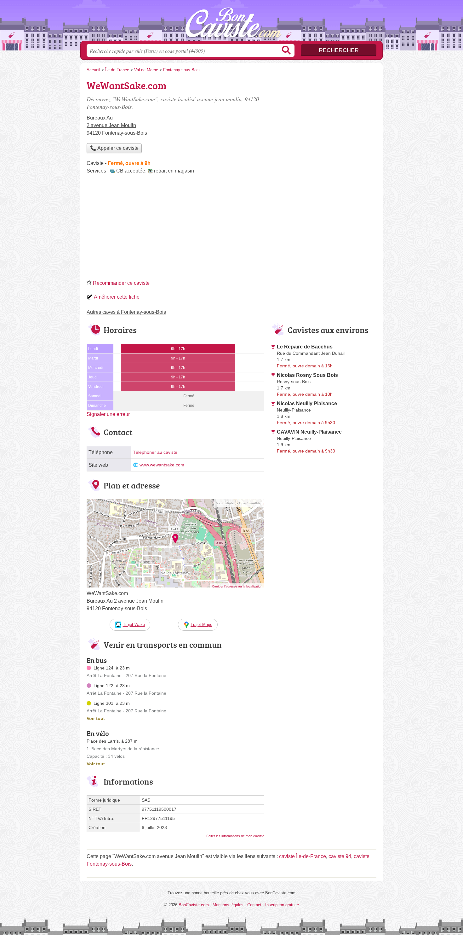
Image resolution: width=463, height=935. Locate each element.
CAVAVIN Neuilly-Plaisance (309, 432)
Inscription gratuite (282, 905)
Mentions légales (228, 905)
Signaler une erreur (108, 414)
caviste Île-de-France (302, 856)
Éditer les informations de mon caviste (235, 836)
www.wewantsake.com (162, 465)
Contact (254, 905)
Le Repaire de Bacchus (305, 346)
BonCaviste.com (231, 22)
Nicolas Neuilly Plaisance (307, 403)
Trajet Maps (201, 624)
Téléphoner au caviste (155, 452)
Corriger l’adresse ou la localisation (237, 586)
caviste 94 (340, 856)
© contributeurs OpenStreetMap (239, 503)
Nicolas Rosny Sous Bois (307, 375)
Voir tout (96, 718)
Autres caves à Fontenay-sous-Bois (126, 312)
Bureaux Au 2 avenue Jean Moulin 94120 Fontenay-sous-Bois (117, 125)
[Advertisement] (231, 229)
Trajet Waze (134, 624)
